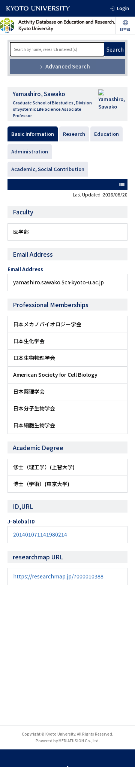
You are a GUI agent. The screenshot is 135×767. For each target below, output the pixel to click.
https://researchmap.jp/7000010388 (58, 576)
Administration (29, 151)
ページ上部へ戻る (122, 754)
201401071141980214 (40, 534)
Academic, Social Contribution (47, 168)
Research (74, 133)
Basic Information (32, 133)
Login (123, 8)
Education (106, 133)
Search (115, 49)
